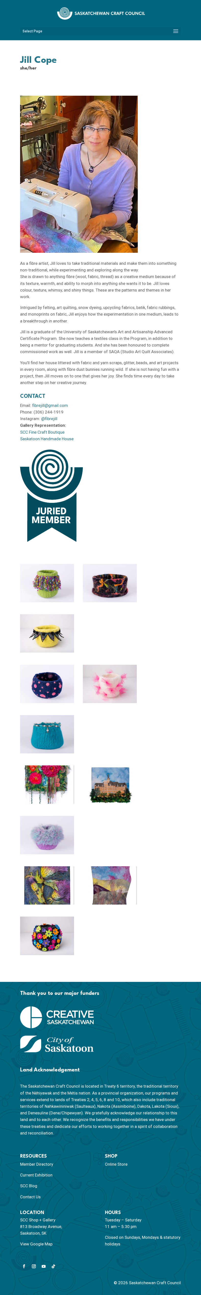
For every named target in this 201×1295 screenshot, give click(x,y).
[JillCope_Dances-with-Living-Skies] (110, 885)
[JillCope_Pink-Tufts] (110, 684)
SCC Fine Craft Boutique (42, 432)
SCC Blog (28, 1185)
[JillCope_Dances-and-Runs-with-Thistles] (47, 885)
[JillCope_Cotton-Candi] (47, 835)
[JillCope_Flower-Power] (47, 936)
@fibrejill (49, 418)
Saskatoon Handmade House (47, 438)
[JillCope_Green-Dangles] (47, 583)
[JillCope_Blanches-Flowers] (47, 784)
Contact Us (30, 1196)
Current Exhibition (36, 1175)
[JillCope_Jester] (47, 633)
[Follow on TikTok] (53, 1266)
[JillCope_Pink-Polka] (47, 684)
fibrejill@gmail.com (50, 405)
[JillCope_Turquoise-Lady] (47, 734)
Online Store (116, 1164)
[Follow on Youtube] (44, 1266)
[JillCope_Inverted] (110, 583)
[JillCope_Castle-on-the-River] (110, 784)
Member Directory (36, 1164)
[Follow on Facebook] (24, 1266)
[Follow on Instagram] (34, 1266)
